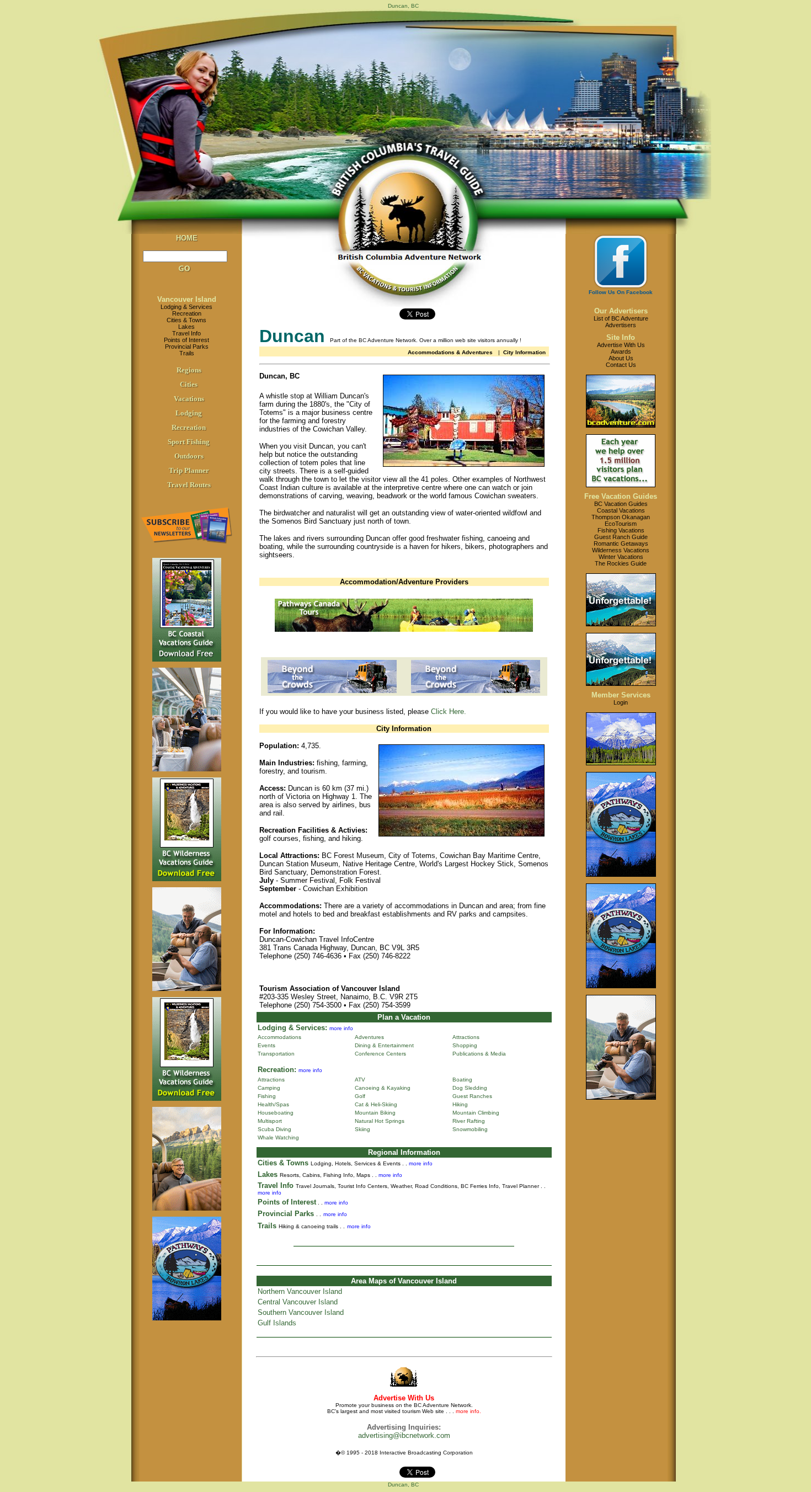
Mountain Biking (375, 1113)
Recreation (186, 313)
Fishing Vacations (620, 530)
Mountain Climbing (475, 1113)
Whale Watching (278, 1137)
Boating (462, 1080)
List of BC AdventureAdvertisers (621, 321)
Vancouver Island (186, 299)
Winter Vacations (621, 556)
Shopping (464, 1045)
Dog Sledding (469, 1088)
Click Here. (448, 711)
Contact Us (621, 364)
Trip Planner (189, 470)
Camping (269, 1088)
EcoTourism (621, 523)
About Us (621, 358)
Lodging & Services (186, 306)
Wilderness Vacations (620, 550)
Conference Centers (380, 1054)
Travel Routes (189, 485)
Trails (186, 353)
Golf (360, 1096)
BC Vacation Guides (621, 503)
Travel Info (186, 333)
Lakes (186, 326)
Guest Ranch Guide (621, 537)
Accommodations (279, 1037)
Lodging (188, 413)
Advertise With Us (621, 345)
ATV (360, 1080)
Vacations (189, 399)
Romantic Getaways (621, 543)
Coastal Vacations (621, 510)
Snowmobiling (470, 1129)
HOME (187, 238)
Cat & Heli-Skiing (376, 1104)
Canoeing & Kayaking (382, 1088)
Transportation (276, 1054)
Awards (621, 351)
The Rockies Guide (621, 563)
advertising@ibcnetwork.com (404, 1435)
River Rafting (468, 1121)
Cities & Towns (186, 320)
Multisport (270, 1121)
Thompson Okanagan (620, 517)
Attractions (465, 1037)
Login (620, 702)
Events (266, 1045)
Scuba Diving (274, 1129)
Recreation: (277, 1069)
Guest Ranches (472, 1096)
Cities (189, 384)
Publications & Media (479, 1054)
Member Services (620, 695)
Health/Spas (273, 1104)
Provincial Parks (187, 346)
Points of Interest (186, 340)
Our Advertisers (621, 311)
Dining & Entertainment (384, 1045)
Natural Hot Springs (379, 1121)
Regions (189, 370)
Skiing (362, 1129)
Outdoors (189, 456)
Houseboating (276, 1113)
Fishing (267, 1096)
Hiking (460, 1104)
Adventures (369, 1037)
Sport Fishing (189, 442)
